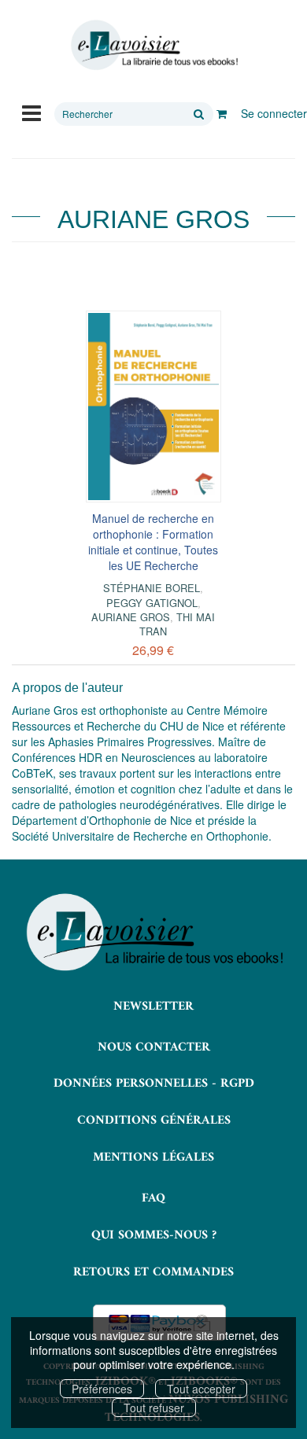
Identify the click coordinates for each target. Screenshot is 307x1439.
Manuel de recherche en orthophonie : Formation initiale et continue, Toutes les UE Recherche (153, 541)
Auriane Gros (130, 616)
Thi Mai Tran (177, 624)
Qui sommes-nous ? (153, 1235)
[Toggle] (31, 111)
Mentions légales (153, 1157)
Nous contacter (154, 1047)
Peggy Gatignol (152, 602)
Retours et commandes (153, 1272)
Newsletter (153, 1007)
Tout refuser (154, 1407)
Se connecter (274, 113)
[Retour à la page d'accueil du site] (153, 45)
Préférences (102, 1389)
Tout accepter (201, 1389)
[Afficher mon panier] (221, 113)
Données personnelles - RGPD (154, 1084)
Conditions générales (154, 1121)
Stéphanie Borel (151, 587)
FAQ (153, 1198)
